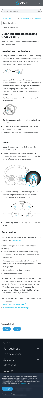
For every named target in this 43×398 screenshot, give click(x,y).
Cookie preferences (10, 394)
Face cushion (16, 240)
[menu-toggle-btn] (3, 3)
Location (8, 370)
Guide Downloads (10, 23)
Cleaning (37, 18)
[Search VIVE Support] (38, 11)
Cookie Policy (23, 383)
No (17, 329)
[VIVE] (22, 2)
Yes (6, 329)
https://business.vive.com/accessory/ (15, 308)
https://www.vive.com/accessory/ (14, 304)
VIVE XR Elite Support (9, 18)
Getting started (26, 18)
